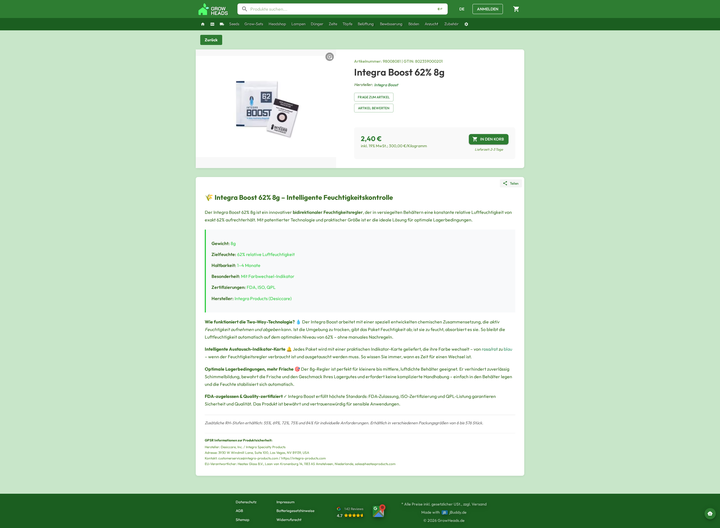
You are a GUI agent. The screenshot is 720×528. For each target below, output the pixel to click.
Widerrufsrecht (289, 519)
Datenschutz (246, 502)
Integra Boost (386, 84)
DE (461, 9)
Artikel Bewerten (374, 108)
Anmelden (487, 9)
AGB (239, 510)
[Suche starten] (440, 9)
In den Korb (492, 139)
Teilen (514, 183)
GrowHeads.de (451, 520)
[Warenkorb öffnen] (516, 9)
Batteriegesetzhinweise (295, 510)
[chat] (710, 513)
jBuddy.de (458, 512)
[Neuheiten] (212, 24)
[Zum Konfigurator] (466, 24)
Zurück (211, 39)
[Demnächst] (222, 24)
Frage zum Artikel (374, 97)
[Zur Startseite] (213, 9)
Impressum (285, 502)
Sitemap (242, 519)
